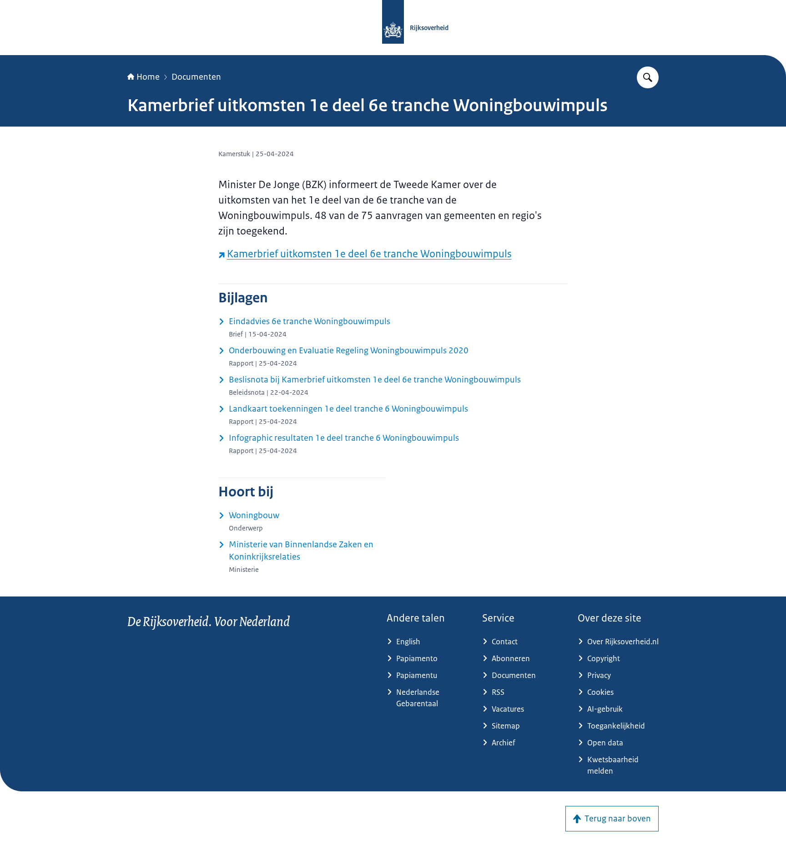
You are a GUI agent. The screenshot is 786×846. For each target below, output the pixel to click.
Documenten (196, 76)
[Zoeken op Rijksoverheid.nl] (648, 77)
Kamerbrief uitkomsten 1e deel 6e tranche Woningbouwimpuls (369, 253)
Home (148, 76)
